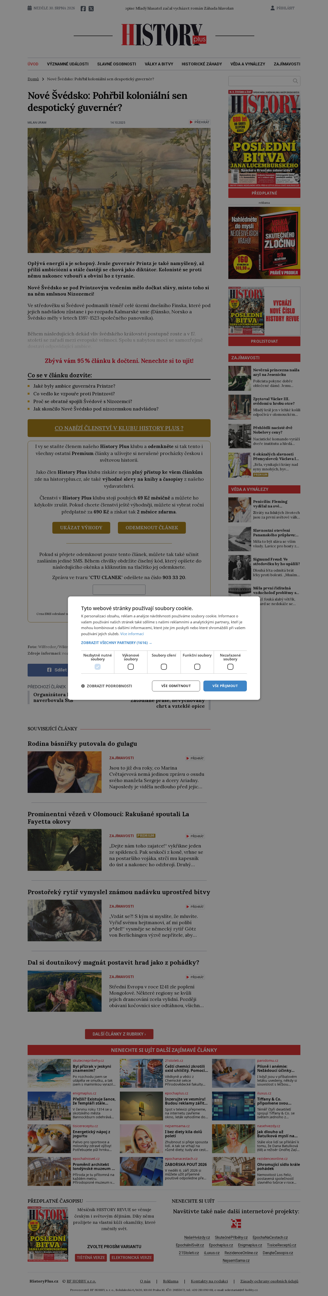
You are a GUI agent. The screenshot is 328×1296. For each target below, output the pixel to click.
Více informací (132, 633)
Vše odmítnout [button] (176, 685)
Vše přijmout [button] (225, 685)
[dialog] (164, 648)
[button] (164, 642)
